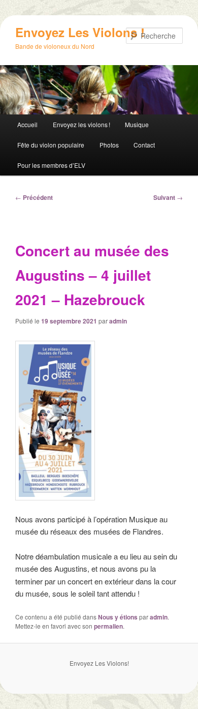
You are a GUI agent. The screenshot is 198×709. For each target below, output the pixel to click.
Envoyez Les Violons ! (80, 32)
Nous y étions (118, 617)
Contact (144, 144)
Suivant (168, 197)
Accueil (27, 124)
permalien (108, 626)
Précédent (34, 197)
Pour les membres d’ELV (51, 165)
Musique (137, 124)
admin (118, 321)
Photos (109, 144)
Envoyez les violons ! (81, 124)
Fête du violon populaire (50, 144)
